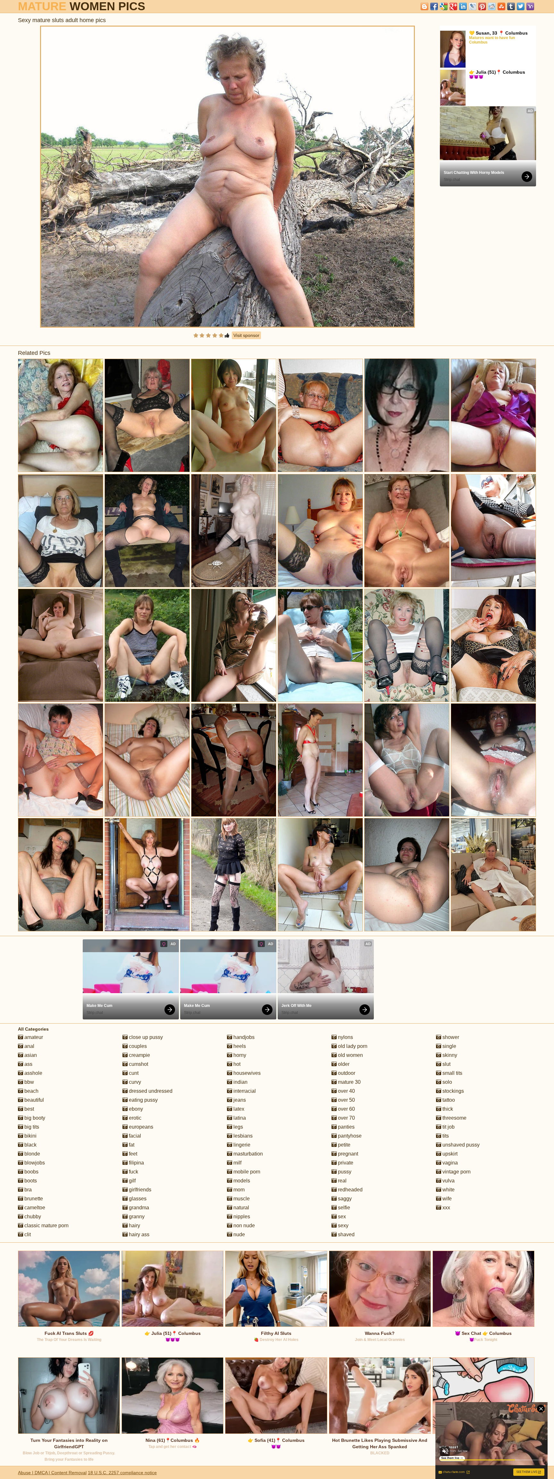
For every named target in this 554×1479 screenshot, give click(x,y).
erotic (134, 1118)
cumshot (138, 1064)
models (241, 1180)
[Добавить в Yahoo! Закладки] (530, 6)
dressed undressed (150, 1091)
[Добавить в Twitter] (521, 6)
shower (450, 1037)
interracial (244, 1091)
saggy (344, 1198)
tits (445, 1136)
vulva (448, 1180)
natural (240, 1207)
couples (137, 1046)
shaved (346, 1234)
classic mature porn (46, 1225)
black (30, 1145)
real (342, 1180)
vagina (449, 1162)
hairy (134, 1225)
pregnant (347, 1153)
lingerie (241, 1145)
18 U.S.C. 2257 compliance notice (122, 1472)
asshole (32, 1073)
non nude (243, 1225)
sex (341, 1216)
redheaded (350, 1189)
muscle (241, 1198)
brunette (33, 1198)
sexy (342, 1225)
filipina (136, 1162)
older (343, 1064)
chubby (32, 1216)
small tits (451, 1073)
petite (343, 1145)
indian (240, 1082)
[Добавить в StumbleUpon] (501, 6)
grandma (138, 1207)
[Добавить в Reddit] (492, 6)
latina (239, 1118)
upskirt (449, 1153)
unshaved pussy (460, 1145)
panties (346, 1127)
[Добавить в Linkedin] (463, 6)
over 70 (346, 1118)
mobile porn (246, 1171)
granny (136, 1216)
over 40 (346, 1091)
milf (236, 1162)
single (448, 1046)
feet (132, 1153)
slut (445, 1064)
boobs (30, 1171)
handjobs (243, 1037)
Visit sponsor (246, 335)
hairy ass (138, 1234)
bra (27, 1189)
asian (30, 1055)
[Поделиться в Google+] (453, 6)
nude (238, 1234)
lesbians (242, 1136)
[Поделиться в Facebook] (434, 6)
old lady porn (352, 1046)
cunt (133, 1073)
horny (239, 1055)
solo (446, 1082)
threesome (453, 1118)
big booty (34, 1118)
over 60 (346, 1109)
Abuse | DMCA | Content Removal (52, 1472)
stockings (452, 1091)
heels (239, 1046)
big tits (31, 1127)
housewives (246, 1073)
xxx (445, 1207)
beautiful (33, 1100)
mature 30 (349, 1082)
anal (28, 1046)
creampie (139, 1055)
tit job (448, 1127)
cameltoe (34, 1207)
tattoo (448, 1100)
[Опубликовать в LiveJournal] (472, 6)
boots (30, 1180)
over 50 (346, 1100)
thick (447, 1109)
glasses (137, 1198)
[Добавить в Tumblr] (511, 6)
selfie (343, 1207)
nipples (241, 1216)
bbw (28, 1082)
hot (236, 1064)
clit (27, 1234)
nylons (345, 1037)
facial (134, 1136)
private (345, 1162)
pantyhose (349, 1136)
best (28, 1109)
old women (350, 1055)
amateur (33, 1037)
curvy (134, 1082)
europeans (140, 1127)
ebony (135, 1109)
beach (30, 1091)
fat (131, 1145)
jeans (239, 1100)
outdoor (346, 1073)
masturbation (247, 1153)
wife (446, 1198)
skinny (449, 1055)
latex (238, 1109)
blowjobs (34, 1162)
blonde (31, 1153)
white (448, 1189)
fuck (133, 1171)
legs (237, 1127)
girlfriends (139, 1189)
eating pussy (143, 1100)
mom (238, 1189)
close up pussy (145, 1037)
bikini (30, 1136)
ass (27, 1064)
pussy (344, 1171)
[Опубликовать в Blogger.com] (424, 6)
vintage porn (456, 1171)
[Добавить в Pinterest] (482, 6)
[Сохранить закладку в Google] (444, 6)
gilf (132, 1180)
